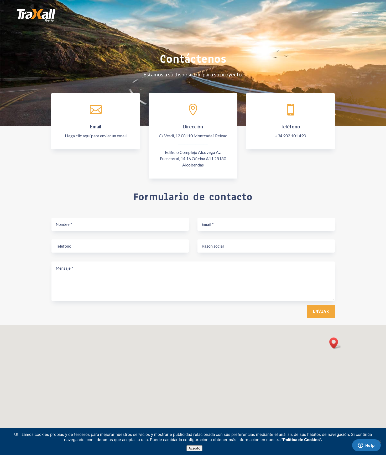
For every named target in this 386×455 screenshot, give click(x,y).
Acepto (194, 448)
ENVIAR (321, 311)
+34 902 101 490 (290, 135)
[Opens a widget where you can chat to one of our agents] (366, 445)
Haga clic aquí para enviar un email (96, 135)
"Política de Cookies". (301, 439)
